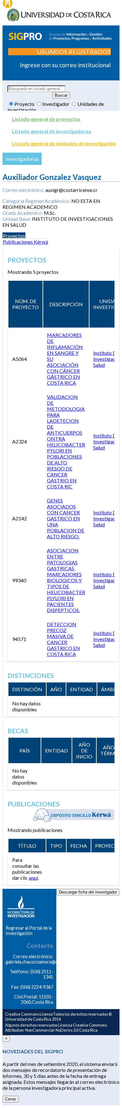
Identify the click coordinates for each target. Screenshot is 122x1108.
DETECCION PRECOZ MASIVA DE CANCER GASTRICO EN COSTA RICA (63, 639)
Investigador (56, 104)
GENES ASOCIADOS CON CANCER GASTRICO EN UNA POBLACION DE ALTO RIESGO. (65, 518)
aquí (33, 878)
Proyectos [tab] (14, 236)
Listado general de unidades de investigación (64, 143)
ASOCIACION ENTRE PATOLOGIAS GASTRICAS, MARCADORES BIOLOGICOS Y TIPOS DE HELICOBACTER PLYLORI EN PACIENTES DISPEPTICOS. (66, 580)
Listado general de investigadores (51, 131)
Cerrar (10, 1099)
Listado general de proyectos (46, 119)
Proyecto (24, 104)
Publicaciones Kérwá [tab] (25, 242)
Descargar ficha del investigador (88, 892)
